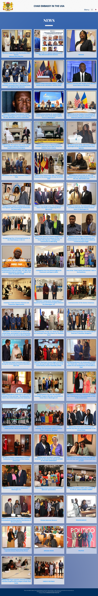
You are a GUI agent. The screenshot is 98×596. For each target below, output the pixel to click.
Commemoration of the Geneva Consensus (81, 303)
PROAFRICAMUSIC (81, 520)
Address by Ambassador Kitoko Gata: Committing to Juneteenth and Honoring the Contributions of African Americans (16, 520)
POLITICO (81, 551)
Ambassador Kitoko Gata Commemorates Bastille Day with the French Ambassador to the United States (81, 428)
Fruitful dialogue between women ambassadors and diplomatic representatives (48, 488)
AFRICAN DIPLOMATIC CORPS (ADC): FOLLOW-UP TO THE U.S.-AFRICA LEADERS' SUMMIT (81, 488)
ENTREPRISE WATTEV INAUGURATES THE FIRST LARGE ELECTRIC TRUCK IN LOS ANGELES (16, 427)
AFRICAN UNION (49, 551)
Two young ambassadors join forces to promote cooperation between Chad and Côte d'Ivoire (16, 550)
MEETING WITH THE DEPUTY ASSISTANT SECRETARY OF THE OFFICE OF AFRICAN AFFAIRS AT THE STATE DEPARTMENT (49, 459)
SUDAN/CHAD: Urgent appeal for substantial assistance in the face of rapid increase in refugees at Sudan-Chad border (16, 581)
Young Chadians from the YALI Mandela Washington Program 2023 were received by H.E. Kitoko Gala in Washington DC (48, 396)
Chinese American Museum (48, 520)
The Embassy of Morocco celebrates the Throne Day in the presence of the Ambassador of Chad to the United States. (81, 396)
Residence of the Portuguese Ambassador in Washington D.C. (16, 488)
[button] (86, 9)
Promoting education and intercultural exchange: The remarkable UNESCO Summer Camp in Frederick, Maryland (48, 428)
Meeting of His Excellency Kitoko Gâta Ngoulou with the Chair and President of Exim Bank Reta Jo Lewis (81, 459)
